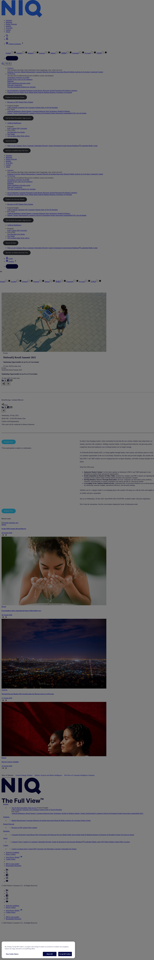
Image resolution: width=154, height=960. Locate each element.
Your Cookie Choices (12, 954)
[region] (38, 950)
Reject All (49, 954)
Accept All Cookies (65, 954)
